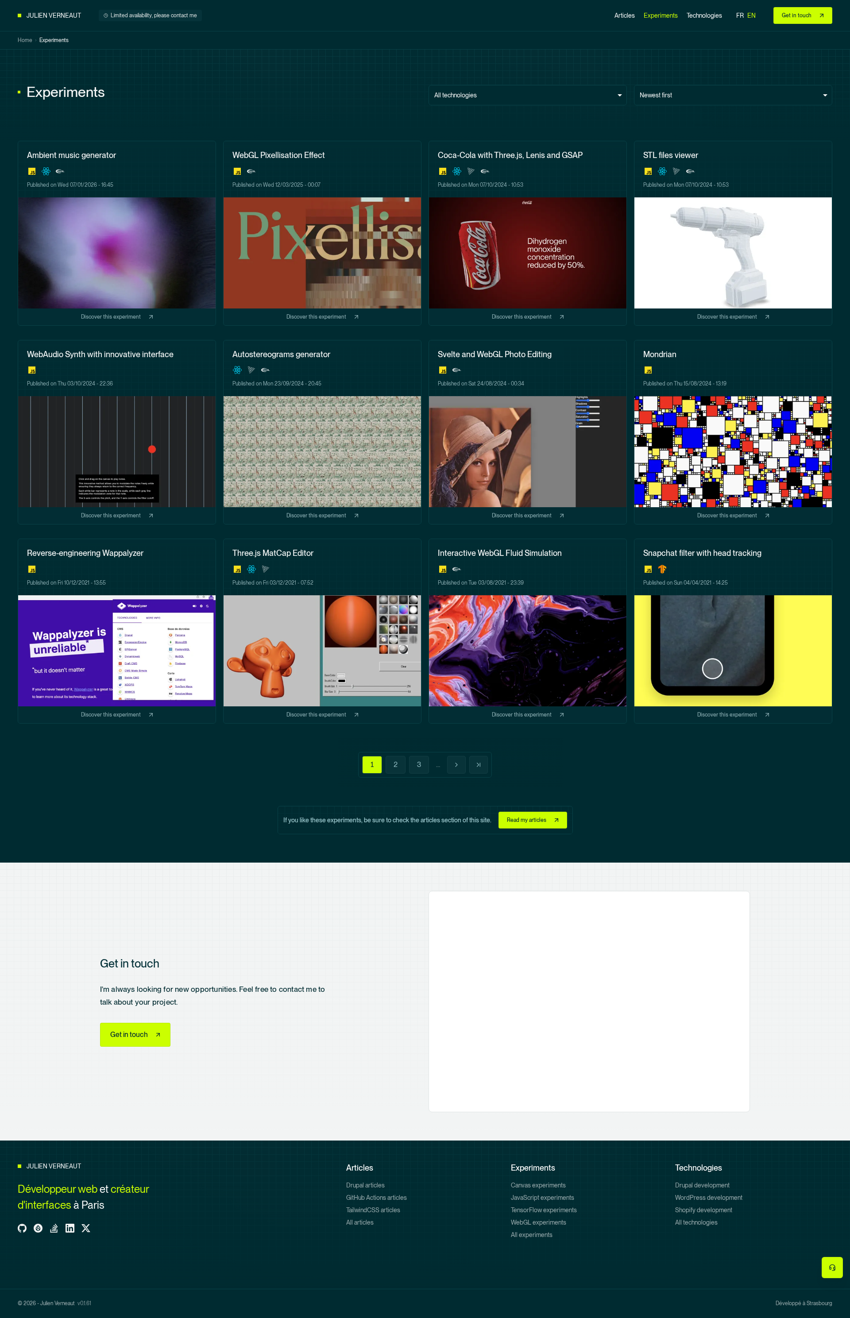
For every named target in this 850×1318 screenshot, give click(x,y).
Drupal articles (365, 1185)
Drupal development (702, 1185)
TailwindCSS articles (373, 1210)
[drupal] (38, 1228)
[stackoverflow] (54, 1228)
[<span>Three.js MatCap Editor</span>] (322, 631)
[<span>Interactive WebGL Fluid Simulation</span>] (527, 631)
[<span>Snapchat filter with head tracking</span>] (733, 631)
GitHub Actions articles (376, 1197)
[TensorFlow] (662, 569)
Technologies (704, 15)
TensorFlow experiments (544, 1210)
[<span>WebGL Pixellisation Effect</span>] (322, 233)
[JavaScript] (31, 171)
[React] (46, 171)
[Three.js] (471, 171)
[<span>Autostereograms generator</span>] (322, 432)
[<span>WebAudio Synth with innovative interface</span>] (117, 432)
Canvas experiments (538, 1185)
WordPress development (708, 1197)
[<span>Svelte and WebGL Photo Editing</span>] (527, 432)
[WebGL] (60, 171)
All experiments (531, 1234)
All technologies (696, 1222)
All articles (360, 1222)
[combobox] (528, 95)
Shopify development (703, 1210)
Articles (624, 15)
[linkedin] (70, 1228)
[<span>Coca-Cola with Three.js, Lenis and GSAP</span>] (527, 233)
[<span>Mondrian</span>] (733, 432)
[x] (86, 1228)
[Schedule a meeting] (832, 1267)
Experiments (661, 15)
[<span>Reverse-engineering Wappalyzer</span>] (117, 631)
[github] (22, 1228)
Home (25, 40)
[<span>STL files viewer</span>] (733, 233)
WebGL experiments (538, 1222)
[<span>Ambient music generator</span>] (117, 233)
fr (740, 15)
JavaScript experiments (542, 1197)
